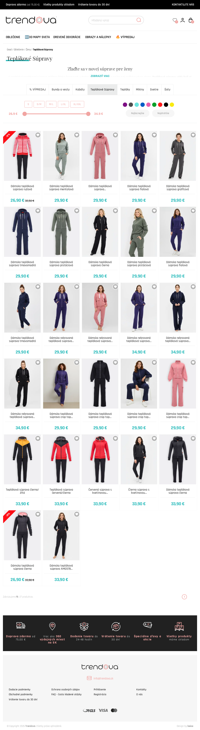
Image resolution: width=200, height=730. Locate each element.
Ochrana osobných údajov (65, 689)
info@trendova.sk (103, 678)
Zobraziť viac (100, 76)
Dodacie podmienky (19, 689)
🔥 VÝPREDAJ (125, 37)
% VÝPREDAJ (37, 89)
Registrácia (100, 694)
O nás (139, 694)
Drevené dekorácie (66, 37)
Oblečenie (13, 37)
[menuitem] (13, 37)
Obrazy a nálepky (98, 37)
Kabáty (80, 89)
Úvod (9, 49)
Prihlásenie (100, 689)
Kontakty (141, 689)
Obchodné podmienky (20, 694)
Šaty (167, 89)
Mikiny (140, 89)
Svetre (154, 89)
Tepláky (125, 89)
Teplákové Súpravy (102, 89)
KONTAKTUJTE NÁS (183, 4)
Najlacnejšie (137, 113)
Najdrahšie (163, 113)
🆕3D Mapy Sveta (37, 37)
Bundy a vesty (61, 89)
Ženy (28, 49)
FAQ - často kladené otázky (66, 694)
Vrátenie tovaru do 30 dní (93, 4)
